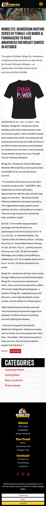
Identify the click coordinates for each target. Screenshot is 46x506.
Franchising (23, 462)
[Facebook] (17, 474)
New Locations (14, 380)
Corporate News (14, 370)
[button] (41, 4)
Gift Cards (23, 426)
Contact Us (23, 459)
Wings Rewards (23, 433)
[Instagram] (23, 474)
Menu (23, 443)
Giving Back (15, 351)
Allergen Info (23, 450)
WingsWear (23, 430)
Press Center (13, 386)
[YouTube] (28, 474)
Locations (23, 466)
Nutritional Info (23, 446)
